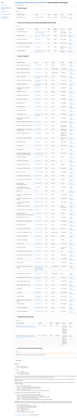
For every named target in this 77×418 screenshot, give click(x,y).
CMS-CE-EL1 (37, 205)
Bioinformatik (4, 4)
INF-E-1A (36, 117)
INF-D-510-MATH (38, 232)
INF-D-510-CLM (38, 220)
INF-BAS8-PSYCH (38, 76)
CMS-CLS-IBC (38, 43)
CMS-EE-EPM (37, 141)
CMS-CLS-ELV (38, 31)
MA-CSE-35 (41, 154)
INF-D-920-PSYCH (38, 284)
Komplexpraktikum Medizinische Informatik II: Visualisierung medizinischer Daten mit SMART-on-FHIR (26, 336)
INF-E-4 (40, 325)
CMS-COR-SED (38, 299)
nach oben (19, 11)
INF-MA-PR (44, 325)
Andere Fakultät (4, 11)
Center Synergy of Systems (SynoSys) (5, 17)
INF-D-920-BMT (38, 99)
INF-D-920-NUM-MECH (39, 224)
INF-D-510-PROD (38, 65)
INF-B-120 (37, 202)
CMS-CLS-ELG (38, 35)
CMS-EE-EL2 (37, 269)
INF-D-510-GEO (38, 160)
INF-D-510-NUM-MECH (39, 307)
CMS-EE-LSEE (37, 187)
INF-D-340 (42, 17)
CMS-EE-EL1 (39, 268)
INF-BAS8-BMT (38, 91)
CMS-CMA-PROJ (38, 262)
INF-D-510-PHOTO (38, 164)
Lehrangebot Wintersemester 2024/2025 (30, 2)
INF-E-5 (36, 190)
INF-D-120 (41, 202)
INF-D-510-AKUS (38, 288)
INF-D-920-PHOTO (38, 213)
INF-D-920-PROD (38, 149)
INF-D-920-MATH (38, 68)
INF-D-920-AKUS (38, 145)
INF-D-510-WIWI (38, 125)
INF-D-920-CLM (38, 87)
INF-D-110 (41, 194)
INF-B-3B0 (37, 17)
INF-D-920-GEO (38, 156)
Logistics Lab (20, 190)
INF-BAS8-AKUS (38, 292)
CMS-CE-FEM (37, 153)
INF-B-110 (37, 194)
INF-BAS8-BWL (38, 129)
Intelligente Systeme (22, 17)
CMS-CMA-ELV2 (41, 32)
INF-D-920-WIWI (38, 133)
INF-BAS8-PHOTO (38, 175)
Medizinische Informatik (6, 14)
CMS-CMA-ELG (40, 51)
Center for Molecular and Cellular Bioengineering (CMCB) (6, 8)
